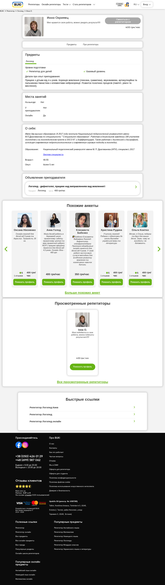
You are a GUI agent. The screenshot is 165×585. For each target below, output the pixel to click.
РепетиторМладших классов (66, 545)
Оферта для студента (58, 473)
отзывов (28, 495)
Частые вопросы (56, 456)
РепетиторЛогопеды (63, 541)
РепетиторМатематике (64, 532)
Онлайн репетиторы (51, 4)
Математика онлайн (23, 579)
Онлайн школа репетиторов (27, 553)
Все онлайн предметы (24, 541)
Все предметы (21, 536)
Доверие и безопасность (59, 491)
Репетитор (19, 528)
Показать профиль (25, 282)
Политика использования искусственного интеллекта (71, 486)
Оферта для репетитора (59, 469)
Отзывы (52, 461)
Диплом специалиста (53, 154)
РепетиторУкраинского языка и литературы (72, 549)
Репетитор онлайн (23, 532)
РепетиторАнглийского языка (66, 528)
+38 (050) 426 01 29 (29, 456)
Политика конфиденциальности (62, 478)
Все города (20, 545)
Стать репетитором (82, 4)
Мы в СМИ (53, 465)
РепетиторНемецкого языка (66, 536)
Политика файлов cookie (59, 482)
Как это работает (56, 452)
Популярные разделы (24, 549)
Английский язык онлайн (25, 570)
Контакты (53, 448)
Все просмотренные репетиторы (82, 382)
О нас (51, 444)
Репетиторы (34, 4)
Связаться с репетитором (123, 20)
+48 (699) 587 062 (27, 460)
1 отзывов (18, 276)
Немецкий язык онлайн (25, 575)
